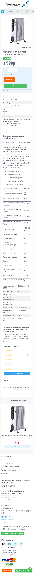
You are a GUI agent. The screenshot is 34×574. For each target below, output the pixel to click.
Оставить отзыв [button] (17, 373)
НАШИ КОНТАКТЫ (8, 486)
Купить (8, 570)
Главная (10, 11)
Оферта (4, 473)
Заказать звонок (25, 570)
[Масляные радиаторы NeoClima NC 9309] (17, 419)
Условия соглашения (8, 470)
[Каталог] (3, 5)
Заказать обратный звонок (15, 86)
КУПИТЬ (9, 80)
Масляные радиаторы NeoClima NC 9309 (17, 435)
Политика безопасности (10, 467)
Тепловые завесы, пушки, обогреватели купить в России (15, 481)
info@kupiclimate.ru (7, 523)
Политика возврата (8, 477)
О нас (3, 460)
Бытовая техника (21, 11)
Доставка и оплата (8, 463)
